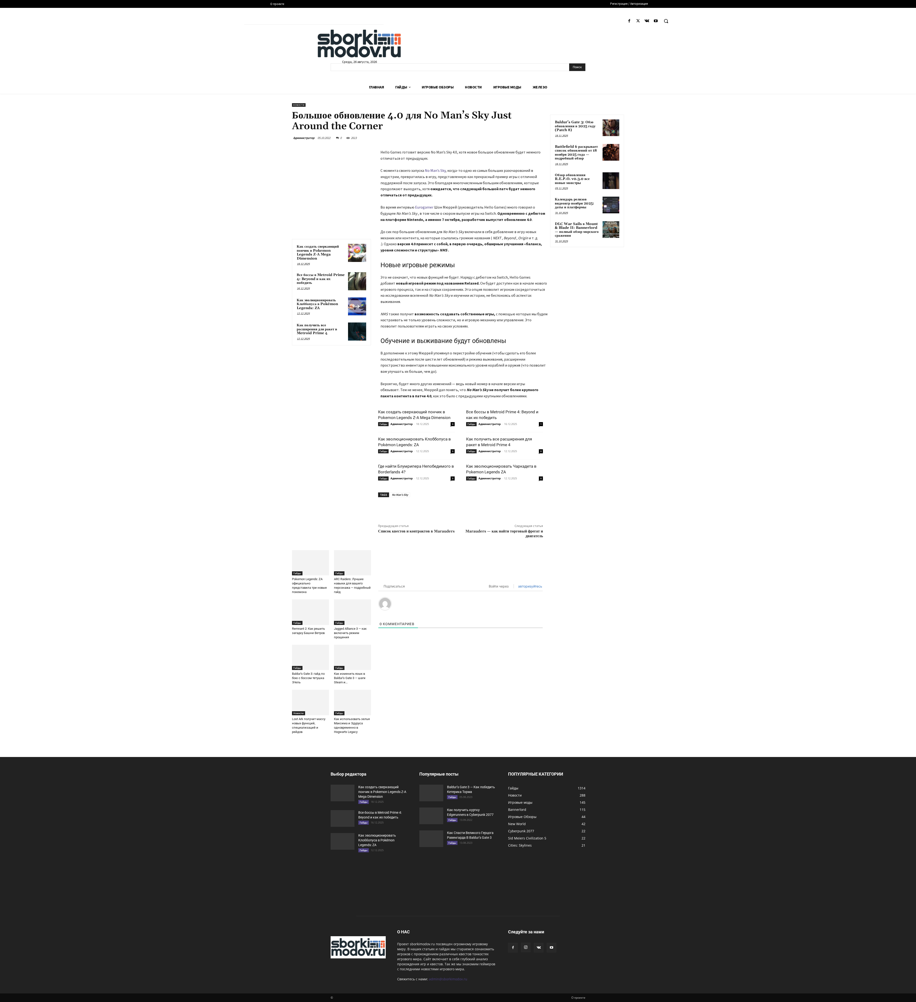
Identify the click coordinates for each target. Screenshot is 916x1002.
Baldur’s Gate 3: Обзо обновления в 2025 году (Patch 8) (575, 126)
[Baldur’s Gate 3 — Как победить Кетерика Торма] (431, 793)
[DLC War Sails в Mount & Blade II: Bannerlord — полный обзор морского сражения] (611, 229)
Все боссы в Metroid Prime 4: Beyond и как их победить (321, 279)
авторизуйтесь (529, 586)
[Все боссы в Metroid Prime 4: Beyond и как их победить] (357, 281)
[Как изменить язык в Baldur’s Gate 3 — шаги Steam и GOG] (352, 657)
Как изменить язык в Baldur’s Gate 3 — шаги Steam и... (349, 678)
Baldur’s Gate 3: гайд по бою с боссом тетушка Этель (308, 678)
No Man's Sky (400, 494)
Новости (299, 105)
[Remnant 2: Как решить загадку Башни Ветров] (310, 612)
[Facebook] (629, 21)
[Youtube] (656, 21)
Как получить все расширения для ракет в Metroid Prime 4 (317, 329)
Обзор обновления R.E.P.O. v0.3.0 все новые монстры (572, 179)
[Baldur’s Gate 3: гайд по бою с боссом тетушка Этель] (310, 657)
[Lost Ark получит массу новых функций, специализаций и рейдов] (310, 702)
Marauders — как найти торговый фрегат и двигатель (504, 533)
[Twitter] (638, 21)
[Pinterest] (443, 508)
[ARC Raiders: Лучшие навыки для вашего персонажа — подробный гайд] (352, 563)
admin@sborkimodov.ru (448, 979)
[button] (666, 21)
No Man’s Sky (435, 170)
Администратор (303, 138)
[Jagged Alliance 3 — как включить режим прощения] (352, 612)
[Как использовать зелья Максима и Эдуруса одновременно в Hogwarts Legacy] (352, 702)
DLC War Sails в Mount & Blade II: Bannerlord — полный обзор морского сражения (577, 230)
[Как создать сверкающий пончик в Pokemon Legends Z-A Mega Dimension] (357, 253)
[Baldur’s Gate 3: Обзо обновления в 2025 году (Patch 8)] (611, 127)
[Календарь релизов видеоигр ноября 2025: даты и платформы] (611, 205)
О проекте (578, 998)
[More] (465, 508)
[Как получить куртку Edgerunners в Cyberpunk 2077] (431, 816)
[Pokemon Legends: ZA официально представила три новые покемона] (310, 563)
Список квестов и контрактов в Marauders (416, 531)
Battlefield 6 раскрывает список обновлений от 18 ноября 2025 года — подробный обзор (576, 152)
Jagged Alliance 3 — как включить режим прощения (350, 633)
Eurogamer (424, 207)
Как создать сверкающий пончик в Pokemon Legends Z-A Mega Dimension (318, 252)
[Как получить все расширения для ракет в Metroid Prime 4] (357, 331)
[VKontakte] (647, 21)
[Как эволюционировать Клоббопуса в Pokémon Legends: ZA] (357, 306)
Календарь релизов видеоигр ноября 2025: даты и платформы (574, 203)
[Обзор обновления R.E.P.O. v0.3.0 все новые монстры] (611, 180)
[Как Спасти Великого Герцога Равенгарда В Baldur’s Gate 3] (431, 838)
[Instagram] (526, 947)
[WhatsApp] (453, 508)
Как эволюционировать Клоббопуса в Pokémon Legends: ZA (317, 304)
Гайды (383, 424)
